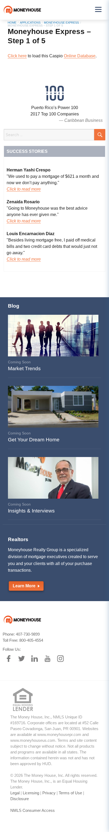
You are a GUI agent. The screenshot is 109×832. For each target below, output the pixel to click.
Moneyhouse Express (61, 22)
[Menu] (98, 9)
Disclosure (19, 799)
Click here (17, 56)
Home (12, 22)
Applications (30, 22)
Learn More (25, 586)
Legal (15, 793)
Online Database (80, 56)
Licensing (31, 793)
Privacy (49, 793)
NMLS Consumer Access (32, 810)
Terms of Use (70, 793)
